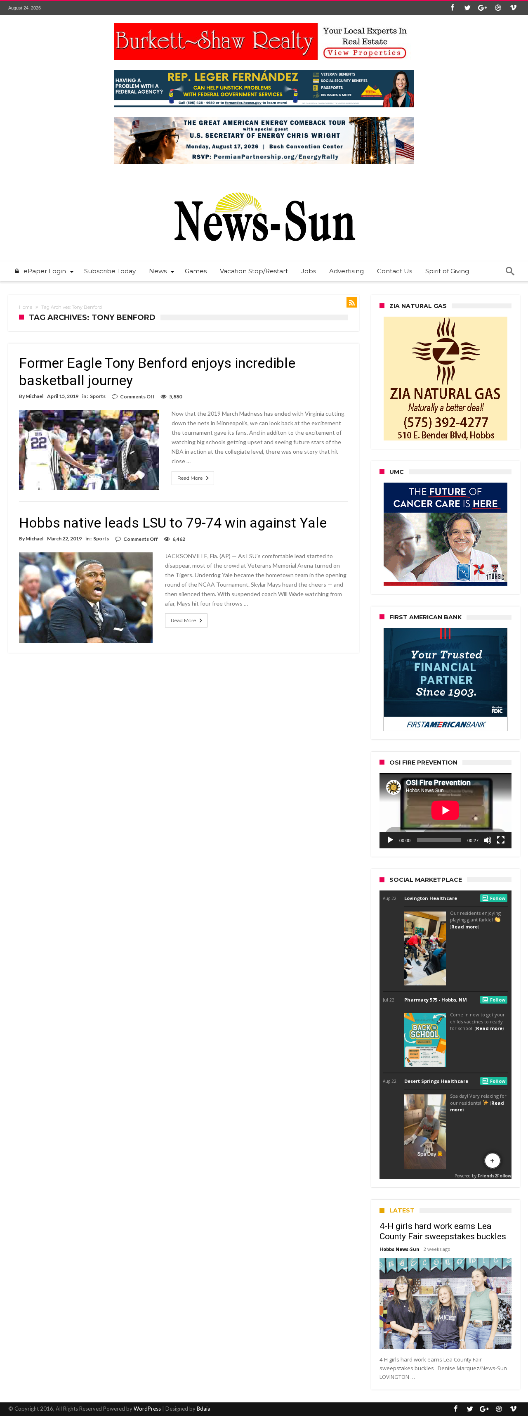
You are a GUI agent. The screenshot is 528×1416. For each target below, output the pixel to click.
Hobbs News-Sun (400, 1249)
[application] (446, 810)
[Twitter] (467, 8)
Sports (98, 396)
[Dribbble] (497, 8)
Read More (190, 478)
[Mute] (487, 840)
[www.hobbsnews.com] (264, 186)
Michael (34, 396)
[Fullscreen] (501, 840)
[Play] (390, 840)
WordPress (147, 1408)
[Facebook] (452, 8)
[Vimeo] (513, 8)
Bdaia (203, 1408)
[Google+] (482, 8)
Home (25, 307)
